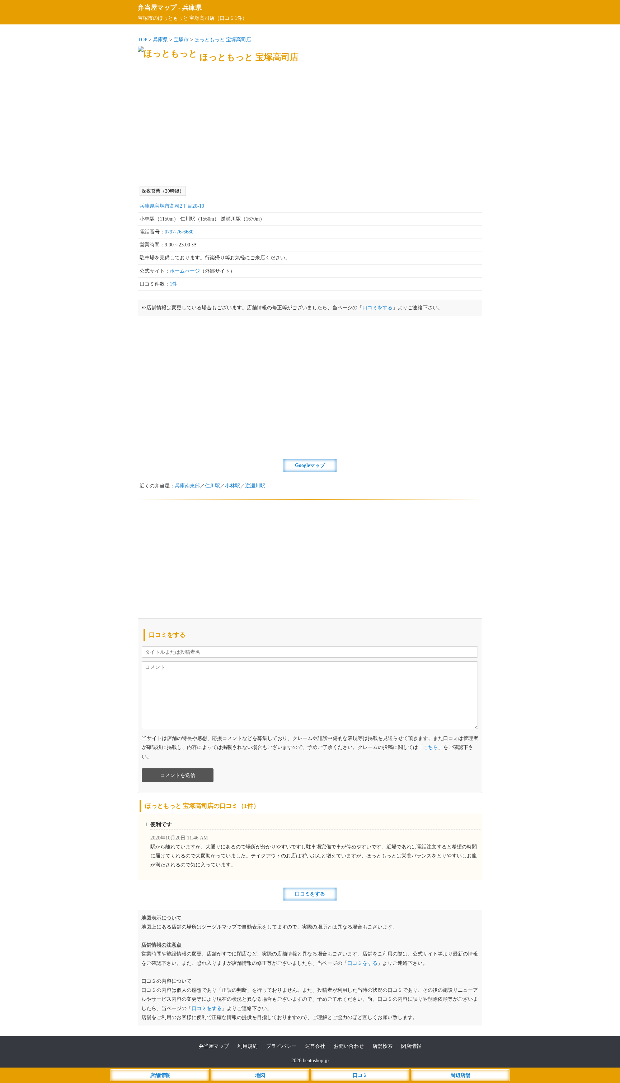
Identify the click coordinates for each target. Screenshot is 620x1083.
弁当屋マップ (157, 7)
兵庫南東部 (187, 486)
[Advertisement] (310, 126)
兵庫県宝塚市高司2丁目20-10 (172, 206)
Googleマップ (310, 465)
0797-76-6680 (179, 232)
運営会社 (315, 1046)
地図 (260, 1075)
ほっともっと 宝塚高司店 (222, 39)
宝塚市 (181, 39)
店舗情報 (160, 1075)
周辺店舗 (460, 1075)
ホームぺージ (185, 271)
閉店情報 (411, 1046)
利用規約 (248, 1046)
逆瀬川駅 (255, 486)
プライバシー (281, 1046)
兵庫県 (192, 7)
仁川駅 (212, 486)
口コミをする (377, 307)
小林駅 (232, 486)
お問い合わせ (349, 1046)
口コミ (360, 1075)
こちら (430, 747)
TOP (142, 39)
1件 (173, 284)
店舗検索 (382, 1046)
